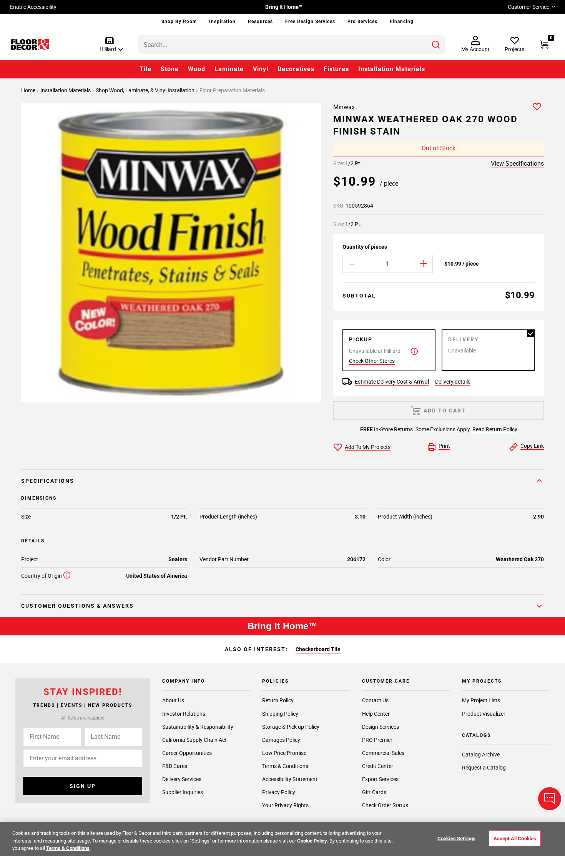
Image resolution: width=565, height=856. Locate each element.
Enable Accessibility (33, 7)
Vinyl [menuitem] (260, 69)
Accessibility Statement (289, 779)
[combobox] (291, 44)
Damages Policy (281, 740)
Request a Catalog (484, 768)
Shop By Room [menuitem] (179, 21)
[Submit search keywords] (436, 44)
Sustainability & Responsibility (197, 727)
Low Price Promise (284, 753)
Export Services (380, 779)
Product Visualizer (483, 714)
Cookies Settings (456, 838)
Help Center (376, 714)
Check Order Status (385, 805)
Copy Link (532, 446)
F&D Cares (174, 766)
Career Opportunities (187, 753)
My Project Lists (481, 701)
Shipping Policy (280, 714)
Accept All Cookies (515, 838)
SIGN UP (83, 786)
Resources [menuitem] (260, 21)
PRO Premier (377, 740)
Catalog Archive (481, 754)
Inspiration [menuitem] (222, 21)
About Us (173, 701)
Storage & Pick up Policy (290, 727)
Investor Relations (183, 714)
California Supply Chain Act (194, 740)
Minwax (344, 107)
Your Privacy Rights (285, 805)
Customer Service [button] (528, 7)
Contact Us (375, 701)
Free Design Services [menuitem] (310, 21)
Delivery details (452, 382)
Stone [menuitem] (170, 69)
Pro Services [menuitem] (362, 21)
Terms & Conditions (285, 766)
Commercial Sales (383, 753)
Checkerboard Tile (318, 649)
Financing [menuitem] (402, 21)
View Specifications (517, 163)
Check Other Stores (372, 361)
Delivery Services (181, 779)
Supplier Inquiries (182, 792)
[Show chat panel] (549, 798)
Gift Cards (374, 792)
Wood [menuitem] (196, 69)
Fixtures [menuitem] (336, 69)
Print (444, 446)
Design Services (380, 727)
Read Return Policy (494, 429)
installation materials (66, 90)
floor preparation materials (232, 90)
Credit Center (377, 766)
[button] (109, 45)
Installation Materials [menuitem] (391, 69)
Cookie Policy (312, 841)
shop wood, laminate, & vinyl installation (146, 90)
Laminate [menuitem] (229, 69)
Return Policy (278, 701)
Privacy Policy (278, 792)
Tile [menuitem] (145, 69)
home (29, 90)
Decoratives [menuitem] (296, 69)
